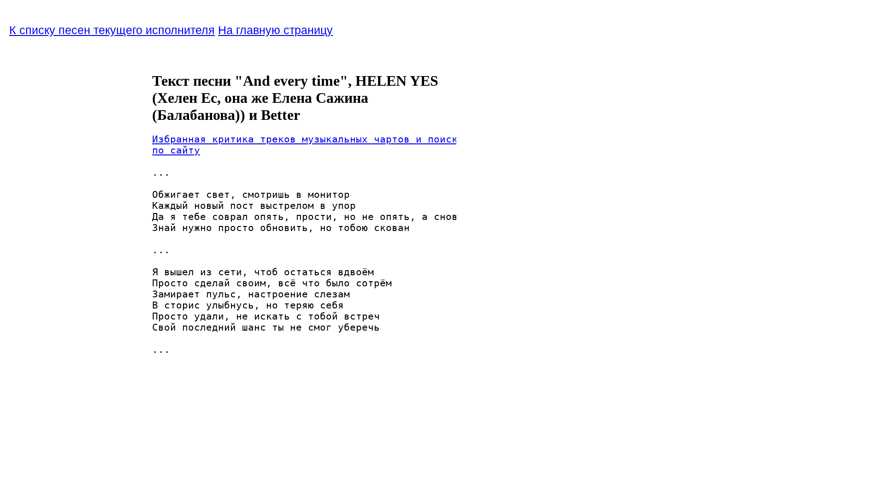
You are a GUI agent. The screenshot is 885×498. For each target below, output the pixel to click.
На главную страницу (275, 30)
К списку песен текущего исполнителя (112, 30)
